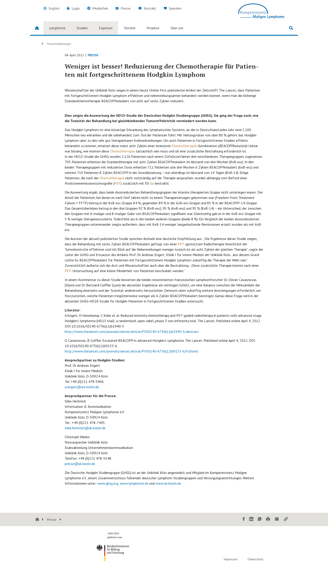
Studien (82, 28)
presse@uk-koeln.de (80, 463)
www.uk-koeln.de (168, 483)
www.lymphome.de (134, 483)
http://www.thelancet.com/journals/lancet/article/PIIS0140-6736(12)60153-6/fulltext (131, 351)
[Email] (276, 519)
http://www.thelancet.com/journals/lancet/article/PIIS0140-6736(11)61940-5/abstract (132, 331)
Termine (129, 28)
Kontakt (150, 8)
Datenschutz (255, 559)
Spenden (174, 8)
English (54, 8)
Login (76, 8)
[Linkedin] (251, 519)
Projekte (153, 28)
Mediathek (100, 8)
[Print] (268, 519)
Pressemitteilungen (59, 44)
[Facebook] (244, 519)
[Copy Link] (286, 519)
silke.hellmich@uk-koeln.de (85, 428)
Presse (125, 8)
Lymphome (57, 28)
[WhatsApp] (260, 519)
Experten (105, 28)
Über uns (176, 28)
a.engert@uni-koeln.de (82, 387)
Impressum (231, 559)
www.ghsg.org (107, 483)
